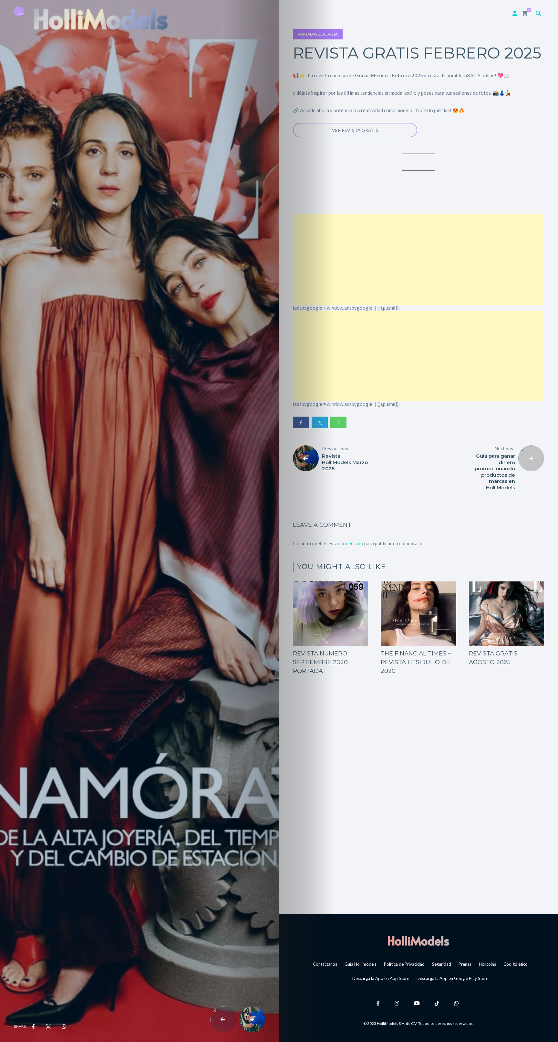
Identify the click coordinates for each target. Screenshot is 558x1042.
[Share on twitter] (320, 422)
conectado (352, 543)
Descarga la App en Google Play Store (452, 978)
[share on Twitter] (48, 1026)
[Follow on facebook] (379, 1003)
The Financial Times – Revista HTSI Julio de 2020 (416, 662)
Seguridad (441, 964)
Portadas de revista (318, 34)
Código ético (515, 964)
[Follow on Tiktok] (438, 1003)
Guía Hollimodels (361, 964)
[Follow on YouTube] (418, 1003)
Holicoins (487, 964)
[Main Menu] (21, 13)
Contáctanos (325, 964)
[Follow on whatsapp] (457, 1003)
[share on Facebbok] (33, 1026)
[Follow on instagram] (398, 1003)
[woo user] (514, 13)
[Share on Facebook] (301, 422)
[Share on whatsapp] (338, 422)
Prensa (465, 964)
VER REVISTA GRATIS (355, 130)
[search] (538, 13)
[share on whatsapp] (64, 1026)
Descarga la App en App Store (380, 978)
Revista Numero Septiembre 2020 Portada (320, 662)
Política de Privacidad (404, 964)
